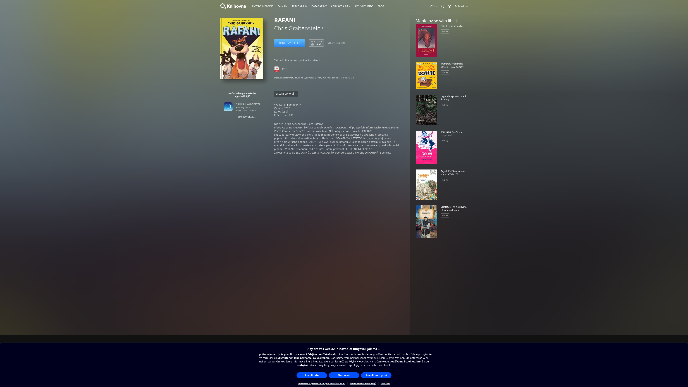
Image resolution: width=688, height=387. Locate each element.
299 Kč (445, 215)
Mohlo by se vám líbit (435, 20)
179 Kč (445, 179)
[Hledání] (442, 6)
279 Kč (445, 31)
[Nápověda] (449, 6)
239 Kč (445, 141)
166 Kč (445, 104)
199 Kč (445, 72)
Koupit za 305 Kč (289, 43)
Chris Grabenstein (297, 28)
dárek (316, 43)
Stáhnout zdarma (246, 117)
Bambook (292, 104)
